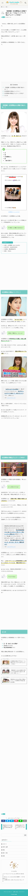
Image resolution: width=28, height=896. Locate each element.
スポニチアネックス (11, 397)
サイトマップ (21, 891)
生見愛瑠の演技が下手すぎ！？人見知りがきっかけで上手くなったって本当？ (17, 662)
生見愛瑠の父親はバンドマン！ (12, 91)
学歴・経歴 (5, 847)
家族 (3, 17)
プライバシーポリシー (8, 891)
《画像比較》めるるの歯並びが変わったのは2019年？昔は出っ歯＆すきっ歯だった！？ (17, 671)
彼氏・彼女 (5, 853)
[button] (25, 3)
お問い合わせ (15, 891)
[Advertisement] (14, 64)
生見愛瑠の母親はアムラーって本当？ (14, 93)
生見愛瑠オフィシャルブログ (14, 212)
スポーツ (5, 844)
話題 (4, 856)
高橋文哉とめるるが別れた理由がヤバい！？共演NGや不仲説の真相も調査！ (17, 681)
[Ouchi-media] (14, 3)
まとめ (6, 95)
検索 (25, 835)
